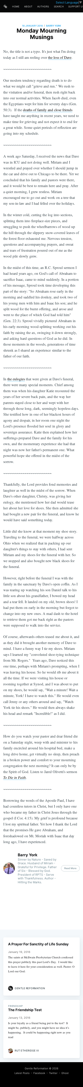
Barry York (53, 25)
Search (59, 6)
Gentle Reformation (36, 1068)
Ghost (65, 1073)
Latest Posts (22, 1073)
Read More (70, 868)
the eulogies (16, 378)
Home (15, 6)
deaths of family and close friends (47, 109)
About (28, 6)
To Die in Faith (14, 777)
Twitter (53, 1073)
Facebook (39, 1073)
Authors (43, 6)
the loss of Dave (59, 57)
